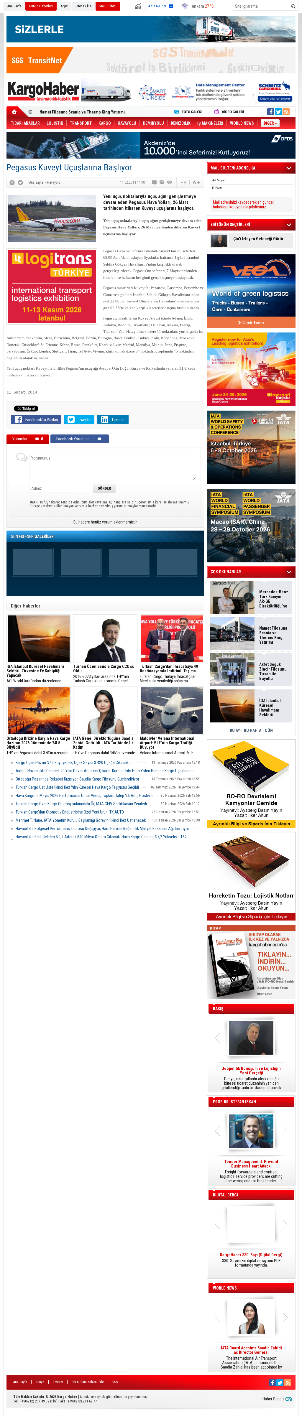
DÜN (269, 730)
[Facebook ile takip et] (270, 111)
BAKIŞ (218, 1008)
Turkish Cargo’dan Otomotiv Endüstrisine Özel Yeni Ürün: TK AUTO (70, 812)
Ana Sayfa (14, 6)
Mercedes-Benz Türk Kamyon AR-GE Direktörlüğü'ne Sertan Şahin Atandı (273, 599)
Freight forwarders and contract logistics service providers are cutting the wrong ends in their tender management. (251, 1171)
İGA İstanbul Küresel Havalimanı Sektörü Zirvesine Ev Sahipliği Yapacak (270, 707)
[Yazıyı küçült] (183, 182)
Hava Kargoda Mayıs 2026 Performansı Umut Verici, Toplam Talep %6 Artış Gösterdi (84, 795)
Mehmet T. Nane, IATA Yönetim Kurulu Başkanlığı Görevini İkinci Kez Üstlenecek (81, 820)
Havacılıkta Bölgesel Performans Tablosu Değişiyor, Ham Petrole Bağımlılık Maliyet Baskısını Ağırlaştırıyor (102, 828)
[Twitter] (20, 182)
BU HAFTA (252, 730)
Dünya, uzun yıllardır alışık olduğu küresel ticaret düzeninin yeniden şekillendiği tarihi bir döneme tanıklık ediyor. (251, 1078)
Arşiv (64, 6)
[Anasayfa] (17, 111)
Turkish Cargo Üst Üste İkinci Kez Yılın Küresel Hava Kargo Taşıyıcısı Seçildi (77, 787)
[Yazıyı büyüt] (196, 182)
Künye (40, 1382)
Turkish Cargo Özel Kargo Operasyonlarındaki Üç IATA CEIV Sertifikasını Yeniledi (81, 803)
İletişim (58, 1382)
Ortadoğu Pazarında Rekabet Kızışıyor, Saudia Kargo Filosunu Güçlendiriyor (77, 779)
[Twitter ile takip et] (278, 111)
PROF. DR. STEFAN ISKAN (234, 1101)
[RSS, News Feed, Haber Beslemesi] (286, 111)
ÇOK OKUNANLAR (226, 571)
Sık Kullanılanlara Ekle (88, 1382)
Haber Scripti (273, 1399)
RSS (115, 1382)
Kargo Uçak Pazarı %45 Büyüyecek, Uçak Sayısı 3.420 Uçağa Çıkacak (72, 762)
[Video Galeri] (230, 111)
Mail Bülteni (107, 6)
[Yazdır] (170, 182)
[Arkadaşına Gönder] (162, 182)
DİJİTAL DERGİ (225, 1195)
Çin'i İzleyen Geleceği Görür (258, 239)
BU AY (235, 730)
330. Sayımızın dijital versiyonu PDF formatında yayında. (251, 1260)
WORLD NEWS (225, 1288)
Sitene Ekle (83, 6)
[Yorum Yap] (154, 182)
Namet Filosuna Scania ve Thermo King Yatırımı (273, 635)
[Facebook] (12, 182)
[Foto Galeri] (190, 111)
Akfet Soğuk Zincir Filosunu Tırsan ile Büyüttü (273, 671)
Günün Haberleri (41, 6)
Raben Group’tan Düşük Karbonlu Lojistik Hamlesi (84, 112)
